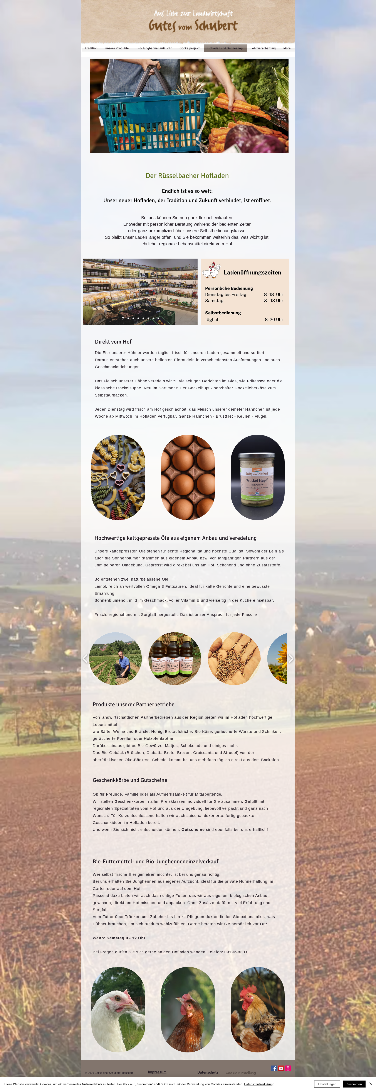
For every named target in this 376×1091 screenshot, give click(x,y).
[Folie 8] (153, 318)
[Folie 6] (143, 318)
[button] (115, 658)
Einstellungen (327, 1084)
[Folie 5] (138, 318)
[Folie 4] (127, 318)
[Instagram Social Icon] (288, 1068)
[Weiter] (191, 292)
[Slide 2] (133, 318)
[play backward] (85, 658)
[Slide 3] (122, 318)
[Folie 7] (148, 318)
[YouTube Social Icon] (281, 1068)
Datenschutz (207, 1072)
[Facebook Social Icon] (274, 1068)
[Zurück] (89, 292)
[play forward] (291, 658)
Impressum (157, 1072)
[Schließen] (370, 1084)
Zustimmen (354, 1084)
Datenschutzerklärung (259, 1084)
